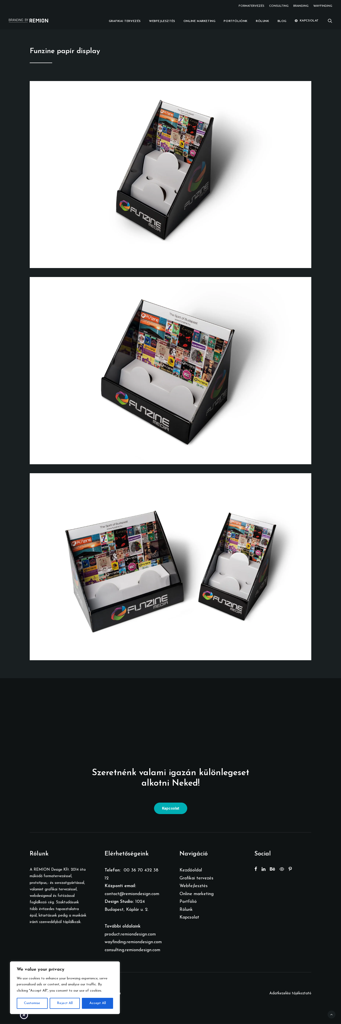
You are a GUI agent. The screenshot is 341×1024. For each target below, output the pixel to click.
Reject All (65, 1003)
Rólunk (262, 21)
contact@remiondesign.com (132, 894)
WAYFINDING (322, 5)
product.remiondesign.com (130, 934)
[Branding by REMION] (28, 20)
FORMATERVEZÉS (251, 5)
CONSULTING (279, 5)
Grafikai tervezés (125, 21)
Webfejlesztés (162, 21)
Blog (282, 21)
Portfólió (188, 902)
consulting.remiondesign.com (132, 950)
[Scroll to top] (332, 1014)
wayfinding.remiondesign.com (133, 942)
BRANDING (301, 5)
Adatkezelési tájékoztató (290, 993)
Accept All (97, 1003)
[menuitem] (252, 6)
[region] (65, 987)
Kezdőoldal (190, 870)
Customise (32, 1003)
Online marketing (199, 21)
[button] (330, 20)
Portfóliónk (236, 21)
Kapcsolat (309, 20)
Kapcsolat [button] (170, 808)
